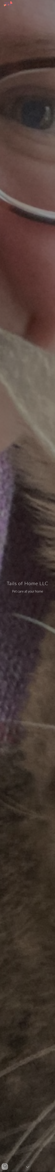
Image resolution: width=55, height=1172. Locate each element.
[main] (27, 586)
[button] (27, 1167)
